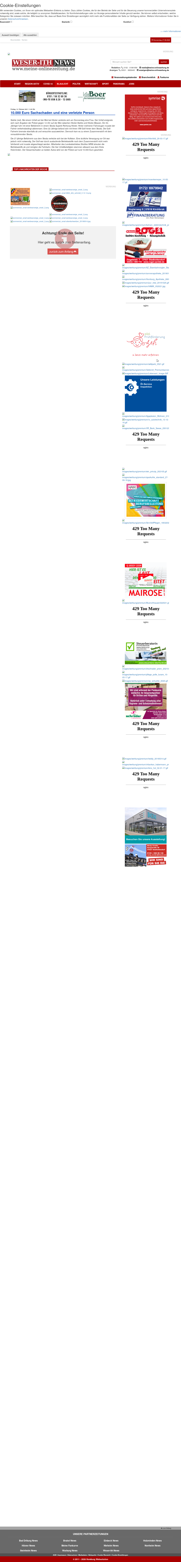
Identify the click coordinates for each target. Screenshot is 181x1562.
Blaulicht (62, 83)
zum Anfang (166, 1528)
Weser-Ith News (111, 1550)
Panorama (119, 83)
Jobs (131, 83)
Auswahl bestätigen (10, 35)
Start (17, 83)
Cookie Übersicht (104, 1555)
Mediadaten (82, 1555)
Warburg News (69, 1550)
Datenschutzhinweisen (18, 18)
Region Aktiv (32, 83)
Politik (76, 83)
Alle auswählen (30, 35)
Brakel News (69, 1540)
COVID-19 (48, 83)
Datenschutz (72, 1555)
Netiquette (92, 1555)
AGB (54, 1555)
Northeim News (152, 1545)
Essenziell (5, 21)
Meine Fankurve (70, 1545)
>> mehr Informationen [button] (170, 31)
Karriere (24, 40)
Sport (105, 83)
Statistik (66, 21)
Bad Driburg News (28, 1540)
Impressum (62, 1555)
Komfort (127, 21)
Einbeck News (111, 1540)
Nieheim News (111, 1545)
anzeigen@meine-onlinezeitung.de (154, 70)
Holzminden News (152, 1540)
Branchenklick (15, 40)
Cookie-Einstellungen (120, 1555)
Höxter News (28, 1545)
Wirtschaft (91, 83)
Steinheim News (28, 1550)
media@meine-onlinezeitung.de (155, 67)
